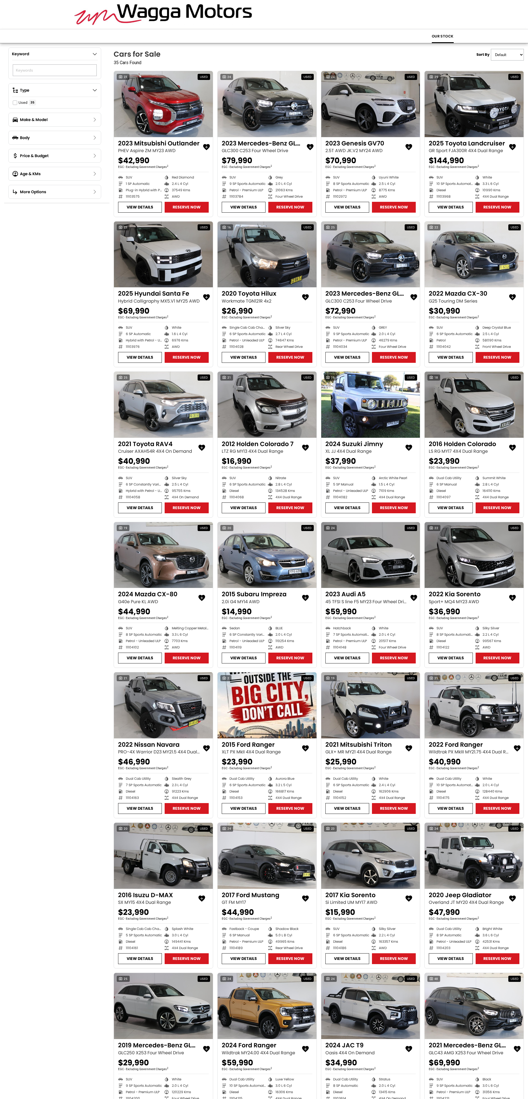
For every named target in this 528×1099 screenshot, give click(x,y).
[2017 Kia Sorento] (370, 856)
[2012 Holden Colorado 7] (267, 405)
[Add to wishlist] (206, 147)
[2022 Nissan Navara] (163, 705)
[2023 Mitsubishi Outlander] (163, 104)
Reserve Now (187, 207)
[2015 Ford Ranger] (267, 705)
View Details (140, 207)
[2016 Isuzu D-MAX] (163, 856)
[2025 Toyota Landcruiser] (474, 104)
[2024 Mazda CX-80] (163, 555)
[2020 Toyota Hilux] (267, 255)
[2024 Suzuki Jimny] (370, 405)
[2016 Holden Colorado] (474, 405)
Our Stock (443, 36)
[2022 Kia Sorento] (474, 555)
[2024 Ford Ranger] (267, 1006)
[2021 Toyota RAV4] (163, 405)
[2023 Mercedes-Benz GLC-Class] (267, 104)
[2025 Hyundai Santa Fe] (163, 255)
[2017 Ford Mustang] (267, 856)
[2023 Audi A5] (370, 555)
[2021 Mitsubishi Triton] (370, 705)
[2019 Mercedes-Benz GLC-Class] (163, 1006)
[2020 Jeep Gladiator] (474, 856)
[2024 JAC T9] (370, 1006)
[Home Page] (163, 14)
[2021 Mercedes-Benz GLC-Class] (474, 1006)
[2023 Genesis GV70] (370, 104)
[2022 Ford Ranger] (474, 705)
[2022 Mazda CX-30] (474, 255)
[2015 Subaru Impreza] (267, 555)
